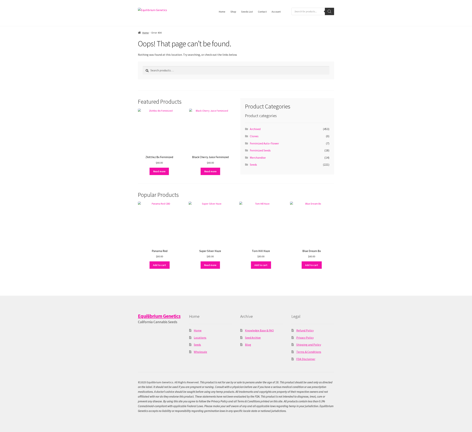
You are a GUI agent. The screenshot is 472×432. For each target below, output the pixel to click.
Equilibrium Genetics (159, 316)
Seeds (253, 164)
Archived (255, 129)
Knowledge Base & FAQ (259, 330)
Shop (233, 11)
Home (222, 11)
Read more (159, 171)
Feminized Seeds (260, 150)
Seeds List (247, 11)
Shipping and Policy (308, 344)
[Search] (329, 11)
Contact (262, 11)
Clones (254, 136)
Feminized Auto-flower (264, 143)
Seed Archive (253, 337)
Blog (248, 344)
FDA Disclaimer (305, 359)
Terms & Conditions (308, 352)
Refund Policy (305, 330)
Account (276, 11)
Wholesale (200, 352)
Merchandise (258, 157)
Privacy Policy (305, 337)
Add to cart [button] (159, 265)
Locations (200, 337)
